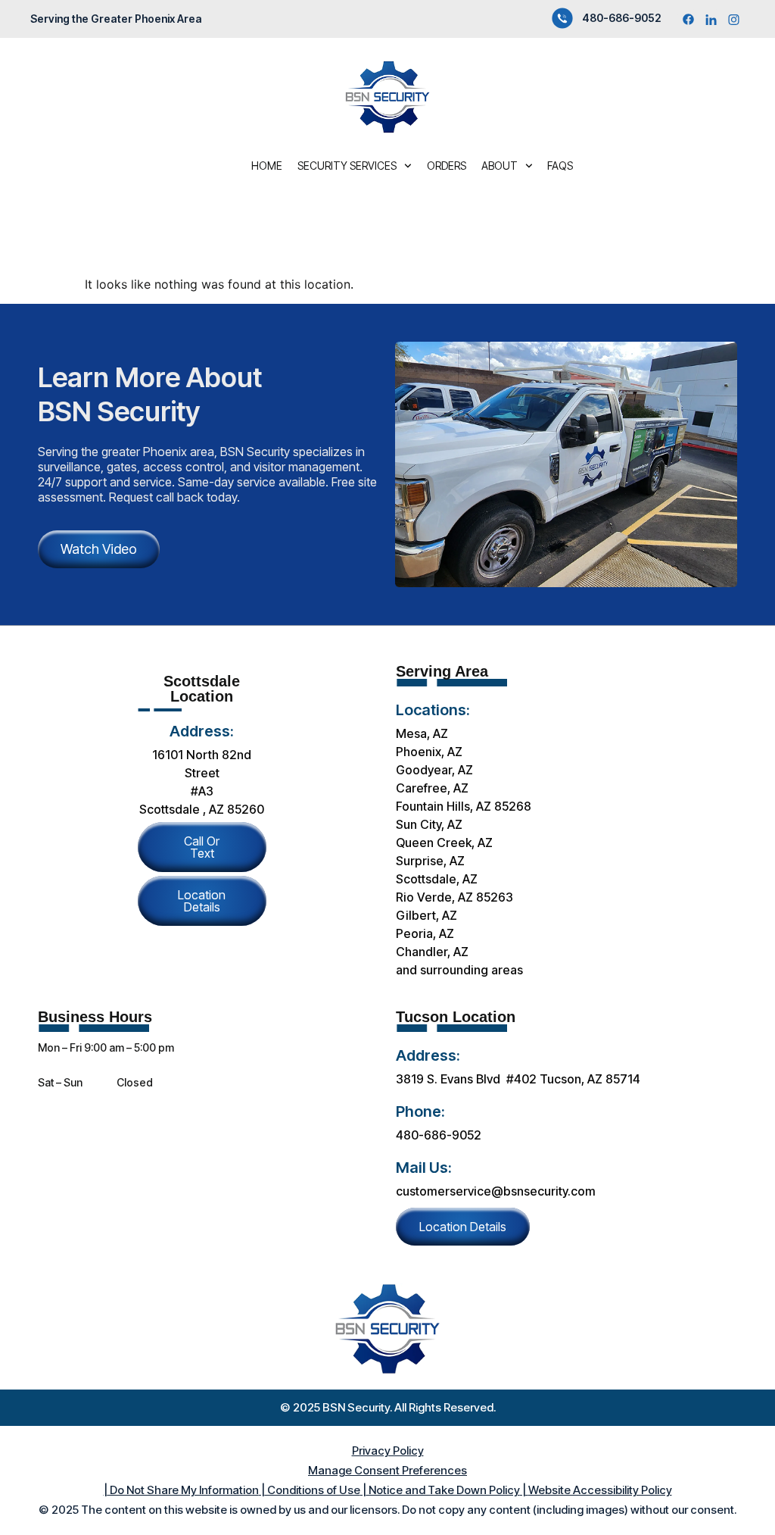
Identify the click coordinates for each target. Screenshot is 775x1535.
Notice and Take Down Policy (443, 1490)
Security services (347, 165)
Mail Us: (424, 1167)
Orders (446, 165)
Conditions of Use (312, 1490)
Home (266, 165)
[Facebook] (688, 19)
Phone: (420, 1111)
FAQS (560, 165)
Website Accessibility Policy (600, 1490)
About (499, 165)
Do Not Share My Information (183, 1490)
